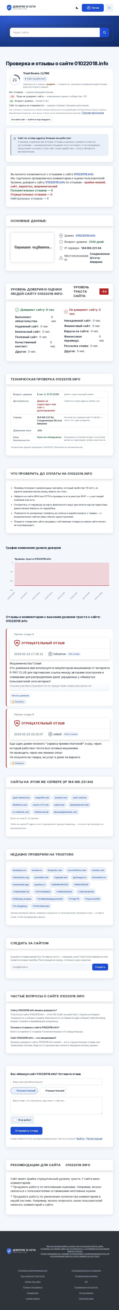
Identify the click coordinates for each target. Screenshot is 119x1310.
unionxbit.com (41, 877)
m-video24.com (21, 812)
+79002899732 (21, 891)
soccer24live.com (77, 870)
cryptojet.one (60, 877)
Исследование (86, 1293)
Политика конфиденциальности (32, 1270)
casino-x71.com (41, 805)
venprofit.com (42, 797)
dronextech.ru (99, 877)
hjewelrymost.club (79, 805)
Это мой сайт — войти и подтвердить (31, 119)
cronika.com (98, 870)
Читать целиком (20, 695)
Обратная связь (86, 1298)
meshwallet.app (21, 884)
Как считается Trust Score (33, 1276)
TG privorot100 (92, 899)
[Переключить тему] (77, 8)
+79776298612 (43, 891)
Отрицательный (54, 1090)
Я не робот (24, 1120)
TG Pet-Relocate (41, 906)
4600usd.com (20, 805)
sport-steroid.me (21, 797)
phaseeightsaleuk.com (65, 812)
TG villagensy (20, 906)
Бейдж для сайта (33, 1282)
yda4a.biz (59, 805)
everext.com (61, 797)
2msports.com (55, 870)
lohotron (59, 654)
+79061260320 (64, 891)
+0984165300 (81, 884)
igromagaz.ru (79, 877)
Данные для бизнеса (32, 1287)
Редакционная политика (86, 1276)
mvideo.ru (37, 870)
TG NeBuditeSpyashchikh (50, 899)
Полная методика (93, 112)
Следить (100, 967)
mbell (57, 734)
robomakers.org (21, 877)
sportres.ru (39, 884)
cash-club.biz (80, 797)
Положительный (26, 1090)
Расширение (33, 1293)
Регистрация (94, 1138)
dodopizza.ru (19, 870)
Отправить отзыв (26, 1130)
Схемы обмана (33, 1298)
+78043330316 (86, 891)
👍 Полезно (18, 701)
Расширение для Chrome (86, 1287)
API (86, 1282)
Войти (80, 1138)
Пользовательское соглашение (86, 1270)
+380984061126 (59, 884)
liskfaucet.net (41, 812)
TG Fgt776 (73, 899)
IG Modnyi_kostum (22, 899)
